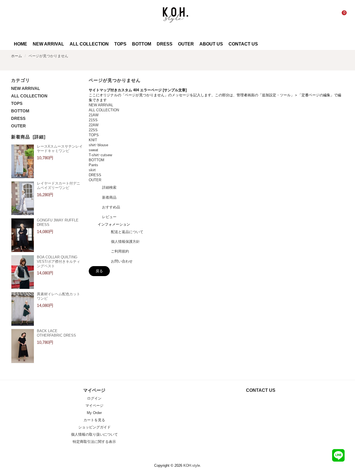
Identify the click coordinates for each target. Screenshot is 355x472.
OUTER (18, 125)
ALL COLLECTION (29, 96)
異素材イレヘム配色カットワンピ (58, 296)
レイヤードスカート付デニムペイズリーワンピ (58, 185)
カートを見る (94, 420)
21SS (93, 120)
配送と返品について (127, 232)
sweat (93, 150)
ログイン (94, 398)
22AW (93, 125)
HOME (20, 44)
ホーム (16, 56)
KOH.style (191, 465)
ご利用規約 (120, 251)
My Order (94, 413)
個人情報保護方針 (125, 241)
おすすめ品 (111, 207)
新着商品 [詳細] (28, 137)
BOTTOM (20, 110)
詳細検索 (109, 187)
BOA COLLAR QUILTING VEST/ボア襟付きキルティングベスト (58, 261)
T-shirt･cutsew (100, 155)
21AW (93, 115)
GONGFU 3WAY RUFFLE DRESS (57, 222)
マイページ (94, 405)
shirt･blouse (98, 145)
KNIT (93, 140)
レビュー (109, 217)
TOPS (16, 103)
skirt (92, 170)
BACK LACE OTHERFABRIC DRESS (56, 333)
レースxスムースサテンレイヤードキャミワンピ (60, 148)
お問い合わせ (122, 261)
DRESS (18, 118)
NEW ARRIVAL (25, 88)
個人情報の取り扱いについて (94, 434)
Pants (93, 165)
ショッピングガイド (94, 427)
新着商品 (109, 197)
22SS (93, 130)
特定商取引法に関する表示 (94, 442)
